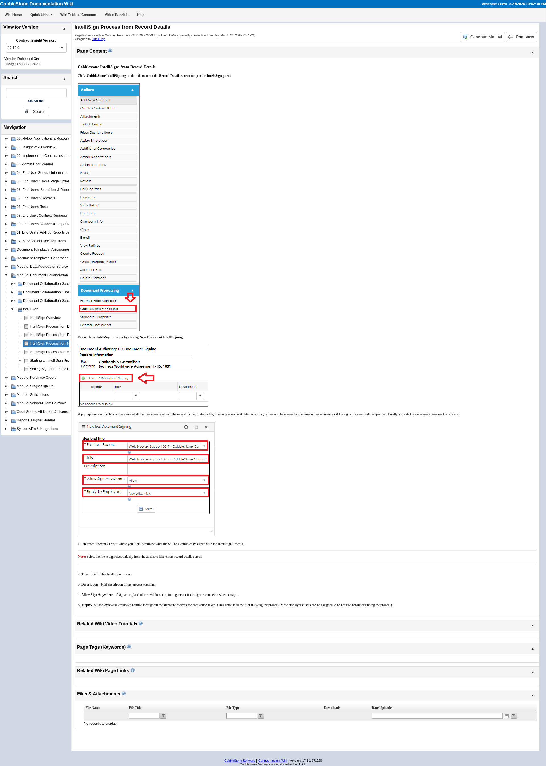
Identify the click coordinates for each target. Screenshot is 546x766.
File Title (135, 708)
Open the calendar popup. (506, 716)
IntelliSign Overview (45, 318)
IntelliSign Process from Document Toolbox (63, 326)
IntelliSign (98, 39)
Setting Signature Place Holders (54, 369)
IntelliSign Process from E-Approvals (58, 335)
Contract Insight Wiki (272, 760)
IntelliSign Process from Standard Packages (64, 352)
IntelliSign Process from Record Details (60, 343)
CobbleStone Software (239, 760)
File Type (232, 708)
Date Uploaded (383, 708)
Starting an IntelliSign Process (53, 361)
